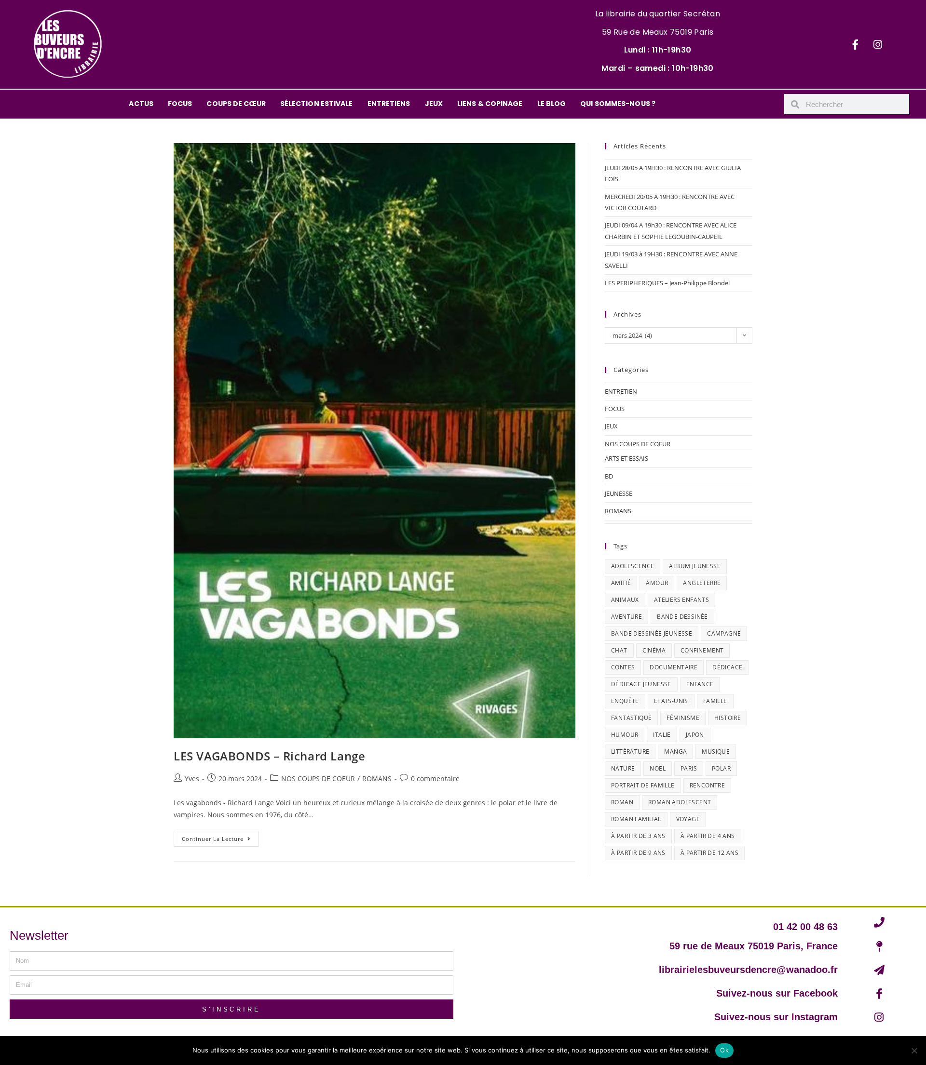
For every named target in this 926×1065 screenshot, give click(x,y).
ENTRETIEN (621, 391)
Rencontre (707, 785)
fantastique (631, 718)
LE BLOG (551, 103)
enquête (625, 701)
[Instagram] (878, 44)
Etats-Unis (671, 701)
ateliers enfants (681, 600)
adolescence (632, 566)
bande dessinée (682, 616)
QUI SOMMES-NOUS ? (617, 103)
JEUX (434, 103)
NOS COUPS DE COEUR (318, 778)
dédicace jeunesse (641, 684)
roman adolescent (679, 802)
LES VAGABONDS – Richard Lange (269, 756)
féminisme (683, 718)
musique (716, 751)
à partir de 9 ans (638, 853)
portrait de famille (643, 785)
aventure (626, 616)
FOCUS (180, 103)
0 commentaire (435, 778)
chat (619, 650)
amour (657, 583)
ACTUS (141, 103)
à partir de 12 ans (709, 853)
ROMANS (377, 778)
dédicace (727, 667)
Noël (658, 768)
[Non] (914, 1050)
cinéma (654, 650)
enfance (700, 684)
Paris (689, 768)
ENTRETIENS (389, 103)
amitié (621, 583)
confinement (702, 650)
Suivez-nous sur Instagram (776, 1017)
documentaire (673, 667)
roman (622, 802)
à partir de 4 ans (708, 836)
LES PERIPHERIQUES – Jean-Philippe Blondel (667, 283)
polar (721, 768)
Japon (695, 735)
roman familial (636, 819)
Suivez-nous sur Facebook (777, 993)
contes (623, 667)
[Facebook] (855, 44)
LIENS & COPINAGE (490, 103)
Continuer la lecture (220, 836)
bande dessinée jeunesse (651, 633)
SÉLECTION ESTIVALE (316, 103)
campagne (724, 633)
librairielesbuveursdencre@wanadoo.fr (748, 969)
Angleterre (702, 583)
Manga (675, 751)
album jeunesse (695, 566)
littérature (630, 751)
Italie (661, 735)
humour (624, 735)
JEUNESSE (618, 493)
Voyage (688, 819)
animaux (625, 600)
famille (715, 701)
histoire (727, 718)
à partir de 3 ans (638, 836)
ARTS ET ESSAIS (626, 458)
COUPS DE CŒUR (235, 103)
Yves (192, 778)
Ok (724, 1050)
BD (609, 476)
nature (623, 768)
